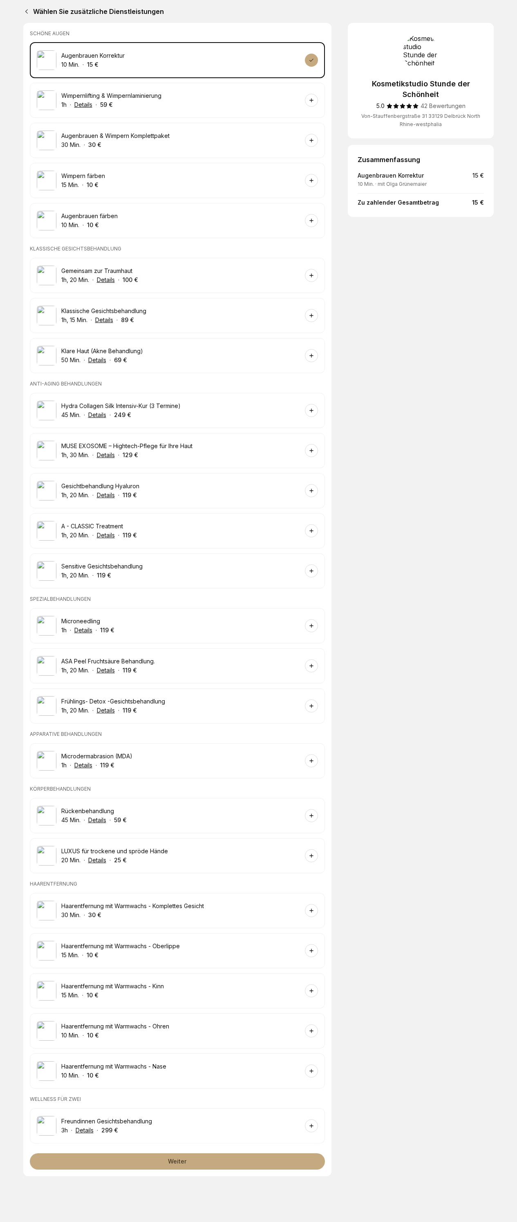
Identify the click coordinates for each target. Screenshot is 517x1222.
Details (83, 104)
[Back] (25, 11)
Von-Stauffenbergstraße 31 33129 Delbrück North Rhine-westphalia (420, 120)
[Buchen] (311, 60)
